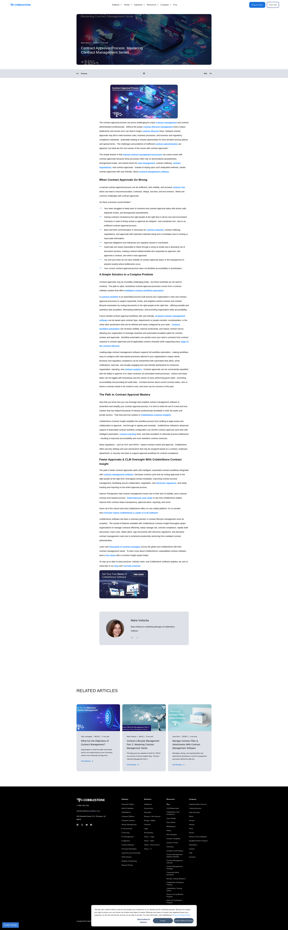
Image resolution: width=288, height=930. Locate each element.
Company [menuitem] (192, 799)
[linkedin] (78, 825)
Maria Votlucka (86, 43)
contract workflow (109, 297)
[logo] (90, 800)
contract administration (166, 144)
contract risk (179, 187)
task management (146, 163)
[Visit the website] (136, 637)
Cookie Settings (10, 925)
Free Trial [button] (273, 5)
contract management (166, 122)
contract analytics (133, 369)
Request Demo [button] (257, 5)
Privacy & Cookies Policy (181, 915)
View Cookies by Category (143, 920)
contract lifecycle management (158, 127)
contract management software (154, 172)
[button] (281, 923)
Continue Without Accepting (183, 921)
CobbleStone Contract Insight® (156, 415)
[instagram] (82, 825)
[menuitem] (121, 5)
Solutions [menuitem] (147, 799)
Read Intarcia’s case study (139, 498)
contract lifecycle (150, 131)
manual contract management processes (142, 154)
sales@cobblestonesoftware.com (88, 811)
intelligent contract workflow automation (144, 290)
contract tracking (128, 434)
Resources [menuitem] (170, 799)
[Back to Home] (20, 5)
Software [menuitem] (125, 799)
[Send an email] (133, 637)
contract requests (155, 230)
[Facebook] (90, 825)
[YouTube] (86, 825)
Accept (162, 921)
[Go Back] (144, 73)
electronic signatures (166, 483)
